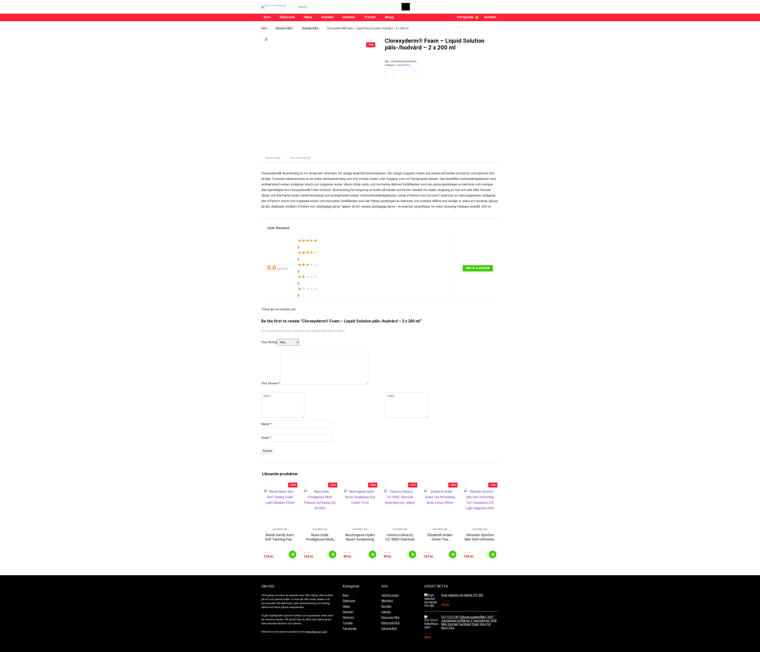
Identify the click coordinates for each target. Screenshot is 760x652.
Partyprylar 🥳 (468, 17)
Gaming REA (389, 628)
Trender (370, 17)
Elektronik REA (390, 622)
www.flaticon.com (316, 631)
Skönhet (327, 17)
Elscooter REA (390, 617)
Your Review (270, 383)
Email (266, 438)
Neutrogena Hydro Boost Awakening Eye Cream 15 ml (360, 539)
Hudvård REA (310, 28)
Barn (267, 17)
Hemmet (349, 17)
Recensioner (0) (300, 158)
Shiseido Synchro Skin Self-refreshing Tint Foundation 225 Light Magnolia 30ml (480, 541)
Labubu (386, 611)
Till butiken (292, 554)
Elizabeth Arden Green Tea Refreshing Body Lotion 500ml (440, 541)
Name (266, 424)
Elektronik (287, 17)
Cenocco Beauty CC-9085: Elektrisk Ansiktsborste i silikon (399, 541)
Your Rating (269, 342)
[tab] (273, 158)
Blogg (389, 17)
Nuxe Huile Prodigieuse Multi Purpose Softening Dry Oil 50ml (320, 541)
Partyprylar (350, 628)
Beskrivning (273, 158)
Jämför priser (390, 595)
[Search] (406, 6)
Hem (264, 28)
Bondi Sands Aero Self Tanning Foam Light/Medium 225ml (280, 541)
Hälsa (308, 17)
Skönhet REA (284, 28)
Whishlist (387, 600)
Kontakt (490, 17)
